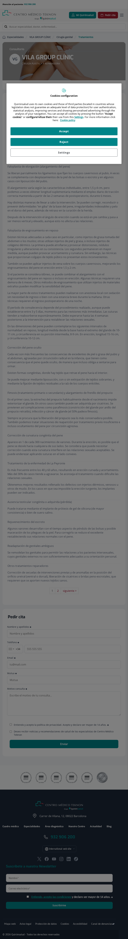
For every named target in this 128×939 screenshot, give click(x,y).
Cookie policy (67, 120)
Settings (64, 152)
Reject (64, 142)
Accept (64, 131)
